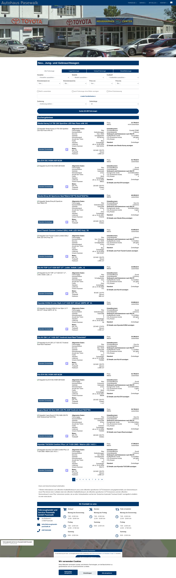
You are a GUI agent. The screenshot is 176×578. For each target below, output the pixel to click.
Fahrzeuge (131, 3)
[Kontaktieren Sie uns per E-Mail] (171, 2)
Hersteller (40, 75)
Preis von (92, 81)
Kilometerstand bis (69, 81)
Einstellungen (87, 573)
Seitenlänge (93, 101)
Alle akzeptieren (107, 573)
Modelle (74, 75)
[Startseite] (19, 2)
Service (142, 3)
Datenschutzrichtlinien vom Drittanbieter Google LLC (103, 553)
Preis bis (118, 81)
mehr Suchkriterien (88, 96)
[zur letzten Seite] (102, 479)
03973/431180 (46, 530)
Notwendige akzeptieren (68, 572)
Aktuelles (152, 3)
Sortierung (40, 101)
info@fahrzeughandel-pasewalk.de (49, 525)
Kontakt (163, 3)
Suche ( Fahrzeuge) (88, 111)
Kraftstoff (109, 75)
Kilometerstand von (43, 81)
